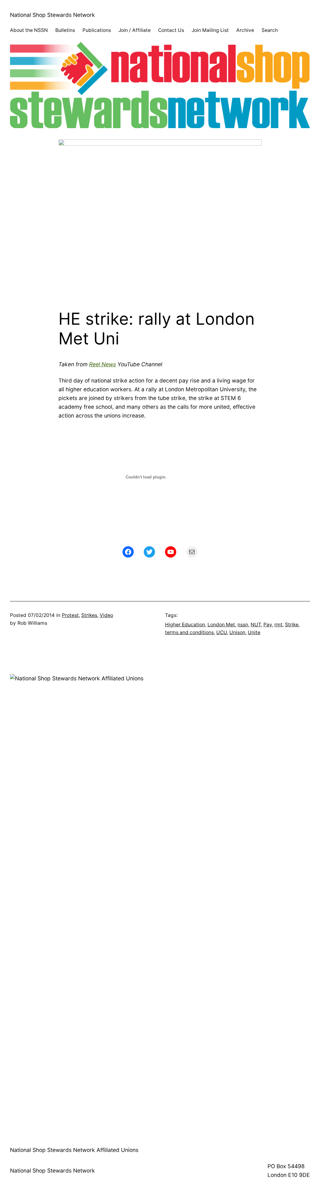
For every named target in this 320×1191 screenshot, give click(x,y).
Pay (267, 625)
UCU (221, 632)
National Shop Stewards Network (52, 15)
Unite (254, 632)
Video (106, 615)
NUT (256, 625)
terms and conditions (189, 632)
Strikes (89, 615)
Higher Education (185, 625)
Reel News (102, 364)
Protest (70, 615)
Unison (237, 632)
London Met (221, 625)
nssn (243, 625)
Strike (291, 625)
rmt (278, 625)
